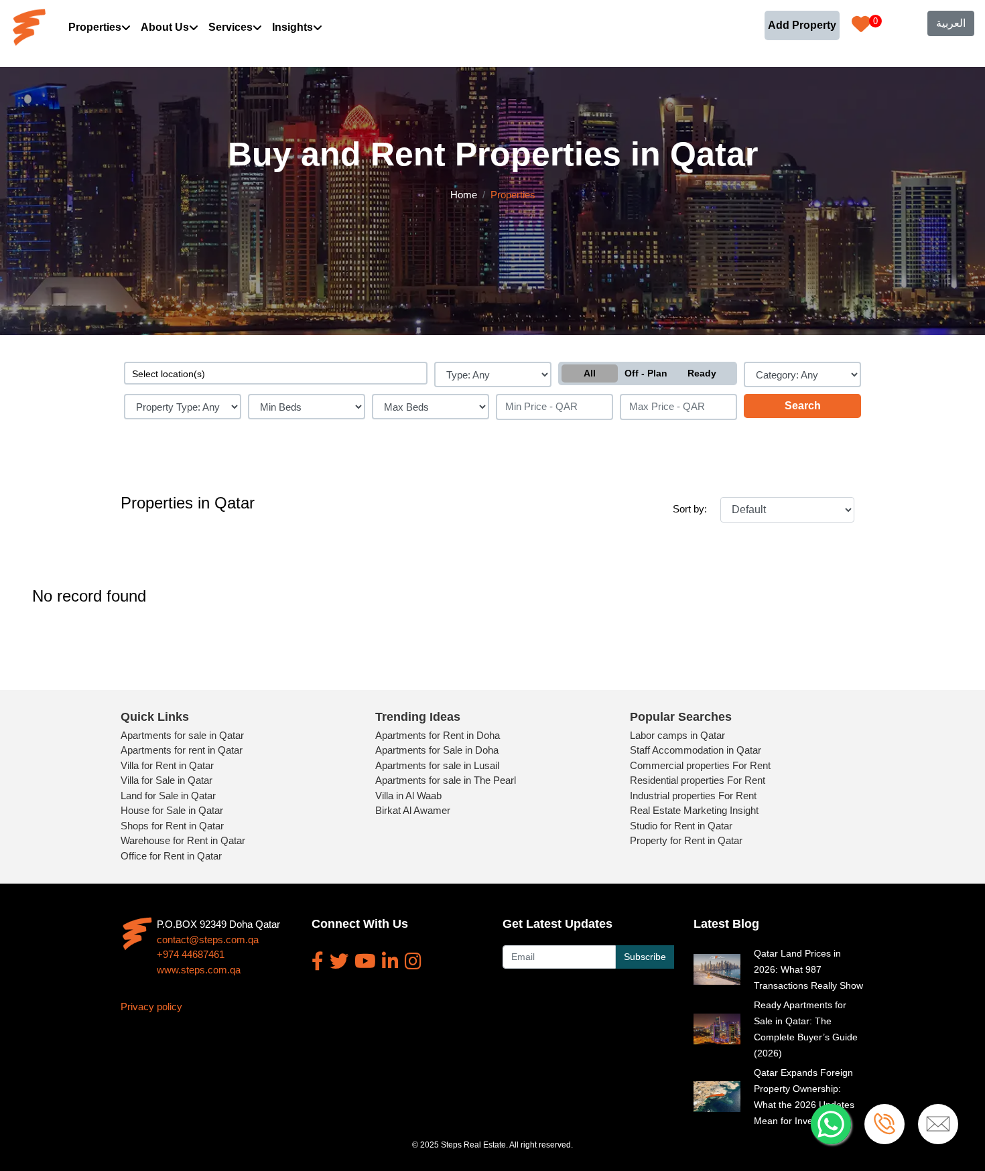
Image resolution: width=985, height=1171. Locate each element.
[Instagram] (413, 961)
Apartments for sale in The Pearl (445, 780)
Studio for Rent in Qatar (681, 825)
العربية (951, 23)
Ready (701, 373)
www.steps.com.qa (199, 969)
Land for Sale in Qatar (168, 795)
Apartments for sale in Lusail (437, 765)
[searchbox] (275, 373)
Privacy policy (151, 1006)
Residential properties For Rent (697, 780)
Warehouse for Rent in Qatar (183, 840)
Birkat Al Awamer (412, 810)
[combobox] (276, 373)
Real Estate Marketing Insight (694, 810)
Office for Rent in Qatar (171, 856)
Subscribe (645, 956)
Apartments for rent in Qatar (182, 750)
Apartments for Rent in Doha (437, 735)
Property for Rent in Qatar (686, 840)
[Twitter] (339, 961)
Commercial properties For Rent (700, 765)
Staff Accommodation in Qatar (695, 750)
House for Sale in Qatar (172, 810)
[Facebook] (318, 961)
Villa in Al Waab (408, 795)
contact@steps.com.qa (208, 939)
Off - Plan (646, 373)
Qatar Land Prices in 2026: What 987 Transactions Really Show (808, 969)
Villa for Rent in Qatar (167, 765)
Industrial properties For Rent (693, 795)
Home (463, 194)
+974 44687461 (190, 954)
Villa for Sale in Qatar (166, 780)
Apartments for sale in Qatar (182, 735)
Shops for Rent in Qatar (172, 825)
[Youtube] (365, 961)
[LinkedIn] (390, 961)
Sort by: (690, 508)
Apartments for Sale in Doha (437, 750)
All (590, 373)
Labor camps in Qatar (677, 735)
